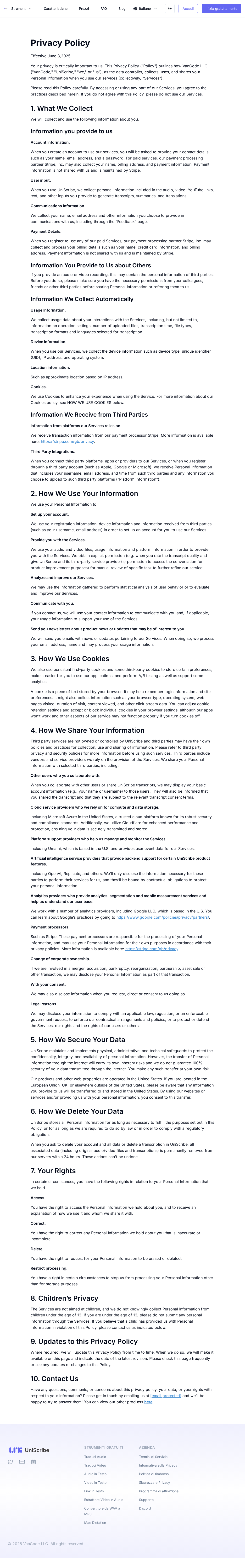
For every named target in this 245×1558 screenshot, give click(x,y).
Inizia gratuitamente (221, 8)
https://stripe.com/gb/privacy (67, 441)
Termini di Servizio (153, 1457)
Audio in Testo (95, 1474)
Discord (145, 1508)
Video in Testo (95, 1482)
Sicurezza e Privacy (154, 1482)
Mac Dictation (95, 1523)
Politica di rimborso (154, 1474)
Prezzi (84, 8)
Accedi (188, 8)
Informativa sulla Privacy (158, 1465)
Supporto (146, 1500)
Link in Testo (94, 1491)
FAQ (103, 8)
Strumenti (19, 8)
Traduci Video (95, 1465)
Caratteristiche (55, 8)
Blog (122, 8)
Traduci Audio (95, 1457)
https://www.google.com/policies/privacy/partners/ (163, 917)
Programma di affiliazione (158, 1491)
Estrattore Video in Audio (103, 1500)
